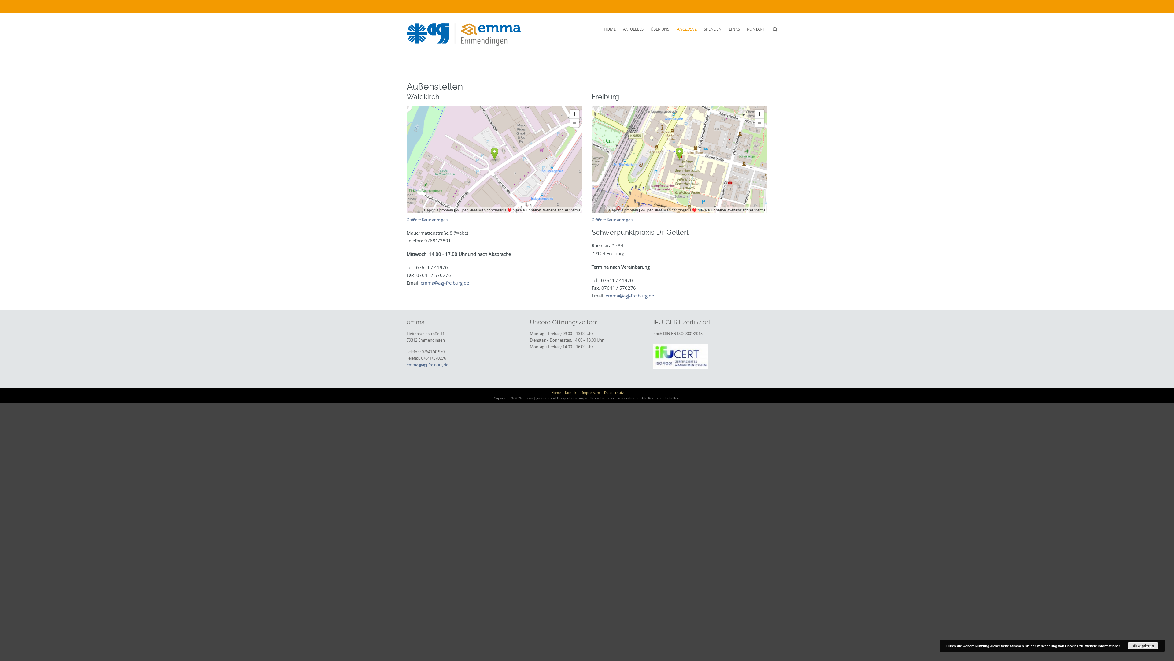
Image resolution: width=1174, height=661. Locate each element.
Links (734, 29)
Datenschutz (614, 392)
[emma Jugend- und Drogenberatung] (464, 34)
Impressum (591, 392)
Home (610, 29)
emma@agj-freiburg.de (445, 283)
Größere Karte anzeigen (427, 219)
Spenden (713, 29)
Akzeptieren (1143, 645)
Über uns (660, 29)
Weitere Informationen (1103, 646)
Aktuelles (633, 29)
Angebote (687, 29)
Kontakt (755, 29)
